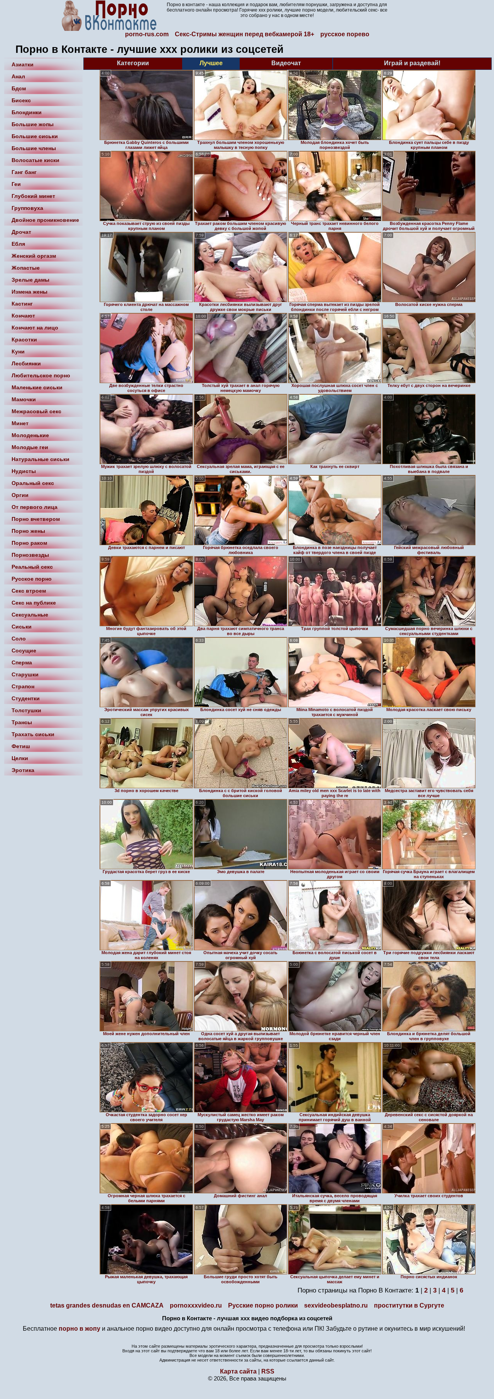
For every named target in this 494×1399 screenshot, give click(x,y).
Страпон (23, 686)
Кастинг (22, 304)
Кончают (23, 316)
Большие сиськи (35, 136)
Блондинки (27, 112)
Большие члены (34, 148)
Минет (20, 423)
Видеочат (286, 63)
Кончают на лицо (35, 327)
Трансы (22, 722)
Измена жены (29, 292)
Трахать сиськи (33, 734)
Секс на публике (34, 603)
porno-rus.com (147, 34)
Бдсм (19, 88)
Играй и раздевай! (412, 63)
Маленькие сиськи (37, 387)
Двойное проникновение (45, 220)
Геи (16, 184)
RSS (267, 1371)
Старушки (25, 674)
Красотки (24, 339)
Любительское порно (41, 375)
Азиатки (23, 64)
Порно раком (29, 543)
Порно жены (28, 531)
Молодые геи (30, 447)
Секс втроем (29, 591)
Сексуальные (30, 615)
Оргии (20, 495)
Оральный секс (33, 483)
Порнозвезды (30, 555)
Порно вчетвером (36, 519)
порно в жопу (79, 1328)
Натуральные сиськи (40, 459)
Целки (20, 758)
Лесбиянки (26, 363)
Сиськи (22, 626)
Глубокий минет (33, 196)
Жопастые (26, 268)
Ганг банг (24, 172)
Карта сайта (238, 1371)
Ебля (18, 244)
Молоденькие (30, 435)
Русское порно (32, 579)
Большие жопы (33, 124)
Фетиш (21, 746)
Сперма (22, 662)
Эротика (23, 770)
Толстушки (26, 710)
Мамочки (24, 399)
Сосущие (24, 650)
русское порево (344, 34)
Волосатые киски (35, 160)
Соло (19, 638)
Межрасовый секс (36, 411)
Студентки (26, 698)
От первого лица (35, 507)
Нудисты (24, 471)
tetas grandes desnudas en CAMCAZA (107, 1305)
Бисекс (21, 100)
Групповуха (27, 208)
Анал (18, 76)
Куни (18, 351)
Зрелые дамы (30, 280)
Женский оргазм (34, 256)
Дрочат (21, 232)
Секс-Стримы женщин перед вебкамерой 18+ (244, 34)
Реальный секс (32, 567)
